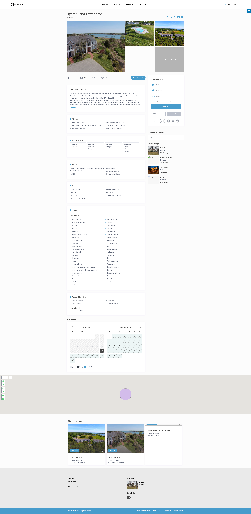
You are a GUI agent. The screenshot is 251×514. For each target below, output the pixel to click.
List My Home (129, 4)
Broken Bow (164, 170)
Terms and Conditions (79, 297)
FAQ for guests (178, 511)
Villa (85, 78)
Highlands (163, 179)
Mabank (162, 150)
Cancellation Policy (75, 308)
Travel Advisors (142, 4)
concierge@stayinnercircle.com (80, 487)
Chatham (70, 17)
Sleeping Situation (78, 140)
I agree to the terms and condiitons (163, 102)
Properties (105, 4)
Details (74, 186)
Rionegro (163, 160)
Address (74, 164)
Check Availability (138, 78)
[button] (125, 394)
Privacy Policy (157, 511)
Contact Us (116, 4)
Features (75, 210)
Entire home (74, 78)
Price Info (75, 119)
